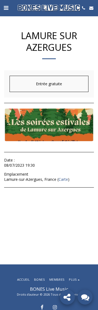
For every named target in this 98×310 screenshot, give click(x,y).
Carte (63, 179)
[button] (6, 7)
